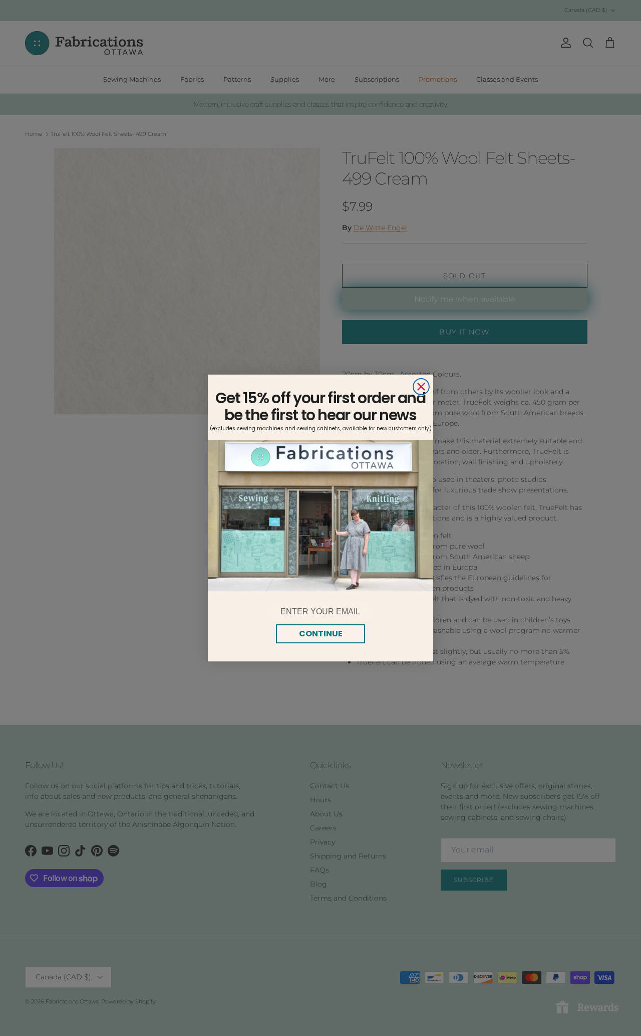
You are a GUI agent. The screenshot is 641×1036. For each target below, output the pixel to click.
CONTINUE (321, 633)
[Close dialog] (421, 387)
